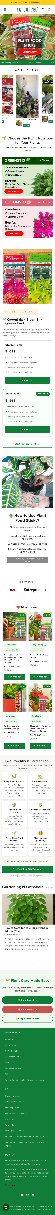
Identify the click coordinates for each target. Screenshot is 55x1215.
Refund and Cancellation (16, 1113)
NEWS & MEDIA (12, 1051)
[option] (27, 101)
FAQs (7, 1074)
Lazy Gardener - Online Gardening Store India (26, 1206)
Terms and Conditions (15, 1131)
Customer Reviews (13, 1057)
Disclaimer (9, 1119)
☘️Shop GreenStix (27, 1000)
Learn (7, 1062)
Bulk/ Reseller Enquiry (14, 1102)
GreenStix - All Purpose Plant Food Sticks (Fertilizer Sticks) (13, 659)
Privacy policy (30, 1209)
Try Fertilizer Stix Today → (27, 869)
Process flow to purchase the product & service (26, 1136)
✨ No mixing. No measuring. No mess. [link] (27, 559)
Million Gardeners (13, 1068)
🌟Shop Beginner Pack (27, 1018)
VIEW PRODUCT (14, 677)
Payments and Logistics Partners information (25, 1080)
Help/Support (11, 1045)
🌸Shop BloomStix (27, 1009)
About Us (9, 1039)
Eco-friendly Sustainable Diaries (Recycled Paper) (24, 1144)
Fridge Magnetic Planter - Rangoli (12, 727)
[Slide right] (33, 963)
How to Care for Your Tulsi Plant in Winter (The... (26, 929)
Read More (10, 1185)
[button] (5, 9)
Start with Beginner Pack (27, 444)
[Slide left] (22, 963)
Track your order (12, 1096)
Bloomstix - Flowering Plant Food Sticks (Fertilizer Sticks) (40, 728)
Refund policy (18, 1209)
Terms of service (44, 1209)
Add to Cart (27, 380)
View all (49, 888)
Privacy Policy (11, 1125)
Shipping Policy (12, 1107)
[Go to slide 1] (27, 57)
